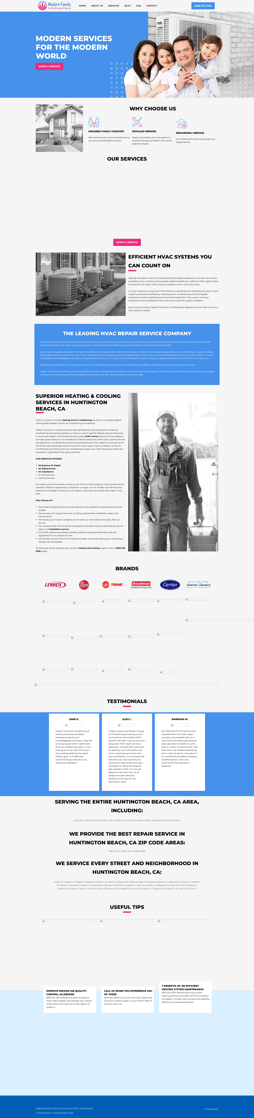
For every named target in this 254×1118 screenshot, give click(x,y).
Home (82, 5)
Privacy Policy (211, 1109)
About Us (97, 5)
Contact (151, 5)
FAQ (138, 5)
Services (113, 5)
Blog (127, 5)
